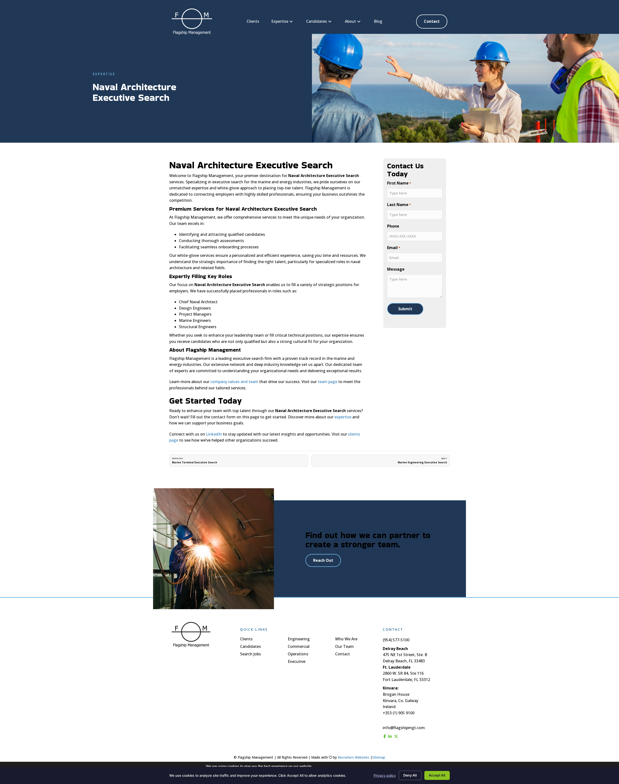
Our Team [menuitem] (344, 646)
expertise (342, 417)
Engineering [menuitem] (299, 639)
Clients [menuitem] (246, 639)
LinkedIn (213, 434)
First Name (399, 183)
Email (393, 247)
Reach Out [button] (323, 560)
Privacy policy (385, 775)
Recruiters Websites (353, 757)
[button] (291, 21)
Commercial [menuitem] (299, 646)
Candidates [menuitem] (250, 646)
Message (396, 269)
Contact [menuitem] (342, 654)
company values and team (234, 381)
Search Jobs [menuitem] (250, 654)
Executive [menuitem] (296, 661)
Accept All (437, 775)
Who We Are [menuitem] (346, 639)
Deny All (410, 775)
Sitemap (378, 757)
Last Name (399, 204)
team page (327, 381)
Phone (393, 226)
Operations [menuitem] (298, 654)
